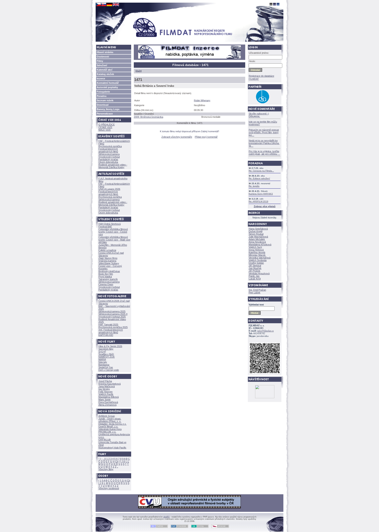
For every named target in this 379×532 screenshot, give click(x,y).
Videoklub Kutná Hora (110, 429)
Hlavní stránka (105, 52)
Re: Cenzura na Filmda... (261, 171)
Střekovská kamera (109, 154)
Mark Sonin (104, 399)
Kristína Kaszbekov (109, 383)
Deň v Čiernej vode (108, 370)
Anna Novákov (257, 242)
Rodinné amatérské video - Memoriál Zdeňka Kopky (112, 166)
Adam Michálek (257, 239)
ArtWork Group (106, 416)
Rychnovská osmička (110, 146)
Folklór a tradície (107, 250)
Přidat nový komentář (206, 137)
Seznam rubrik (105, 100)
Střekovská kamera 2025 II (112, 314)
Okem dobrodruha (108, 162)
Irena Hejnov (256, 249)
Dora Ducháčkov (108, 402)
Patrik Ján (254, 276)
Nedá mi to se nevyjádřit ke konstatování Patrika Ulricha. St (264, 143)
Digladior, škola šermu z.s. (112, 424)
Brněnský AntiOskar (109, 271)
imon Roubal (256, 234)
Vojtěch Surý (255, 247)
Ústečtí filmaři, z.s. (108, 426)
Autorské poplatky (107, 87)
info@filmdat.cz (265, 331)
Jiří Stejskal (255, 265)
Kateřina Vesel (257, 252)
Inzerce (101, 78)
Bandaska (103, 364)
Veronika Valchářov (259, 257)
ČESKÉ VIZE (105, 127)
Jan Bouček (255, 268)
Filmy (100, 61)
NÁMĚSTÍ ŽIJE (106, 356)
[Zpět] (138, 71)
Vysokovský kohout (109, 156)
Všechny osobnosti (108, 488)
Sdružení (102, 65)
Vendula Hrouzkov (259, 273)
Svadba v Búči (106, 354)
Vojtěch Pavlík (105, 394)
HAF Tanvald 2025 (108, 324)
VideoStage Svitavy (108, 263)
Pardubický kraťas (108, 159)
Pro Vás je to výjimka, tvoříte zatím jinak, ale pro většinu (264, 152)
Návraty (102, 362)
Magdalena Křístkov (260, 244)
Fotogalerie (103, 91)
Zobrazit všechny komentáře (176, 137)
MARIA (102, 359)
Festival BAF (105, 226)
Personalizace (105, 113)
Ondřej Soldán (256, 263)
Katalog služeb (105, 74)
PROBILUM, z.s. (107, 431)
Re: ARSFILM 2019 (258, 201)
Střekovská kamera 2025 (111, 311)
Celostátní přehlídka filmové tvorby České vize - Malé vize (114, 238)
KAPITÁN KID (105, 335)
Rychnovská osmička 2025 (113, 327)
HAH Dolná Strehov (109, 224)
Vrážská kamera (107, 260)
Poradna (101, 96)
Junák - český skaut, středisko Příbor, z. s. (109, 420)
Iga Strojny (104, 389)
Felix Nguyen (105, 391)
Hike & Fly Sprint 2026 (110, 346)
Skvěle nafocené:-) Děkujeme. (259, 115)
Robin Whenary (202, 100)
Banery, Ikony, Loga (108, 109)
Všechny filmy (105, 469)
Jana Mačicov (106, 386)
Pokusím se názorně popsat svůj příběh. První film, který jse (264, 132)
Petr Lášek (254, 292)
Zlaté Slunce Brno (107, 258)
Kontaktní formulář (108, 83)
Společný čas (105, 367)
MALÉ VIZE (104, 130)
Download (103, 105)
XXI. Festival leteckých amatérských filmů (110, 331)
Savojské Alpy (105, 349)
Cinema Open (105, 284)
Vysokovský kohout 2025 (112, 316)
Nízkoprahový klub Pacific (112, 447)
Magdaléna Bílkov (108, 397)
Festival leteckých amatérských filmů (108, 150)
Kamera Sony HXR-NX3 (261, 194)
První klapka (105, 276)
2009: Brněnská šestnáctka (148, 117)
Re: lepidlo (254, 186)
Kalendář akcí (104, 69)
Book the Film (105, 274)
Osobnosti (103, 56)
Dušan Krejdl (255, 231)
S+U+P (102, 351)
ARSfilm (102, 242)
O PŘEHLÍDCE (106, 124)
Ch (116, 461)
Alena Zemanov (107, 404)
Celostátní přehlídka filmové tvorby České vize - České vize (113, 232)
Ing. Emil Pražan (257, 290)
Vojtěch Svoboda (257, 260)
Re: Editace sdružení (259, 178)
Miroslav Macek (257, 255)
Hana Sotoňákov (258, 228)
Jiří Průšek (254, 271)
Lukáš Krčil (255, 278)
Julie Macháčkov (258, 236)
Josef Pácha (105, 381)
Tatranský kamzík (108, 279)
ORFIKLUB (104, 439)
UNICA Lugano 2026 (109, 189)
